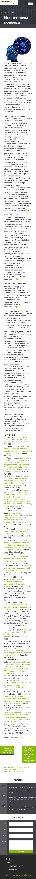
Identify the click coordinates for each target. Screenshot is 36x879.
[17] (17, 306)
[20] (11, 393)
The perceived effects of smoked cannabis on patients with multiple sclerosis (16, 557)
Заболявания (11, 869)
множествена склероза (14, 771)
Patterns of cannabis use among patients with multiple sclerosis (17, 633)
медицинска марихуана (14, 769)
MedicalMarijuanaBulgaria (21, 875)
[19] (5, 366)
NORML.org (18, 737)
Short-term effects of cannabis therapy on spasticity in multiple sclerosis (17, 606)
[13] (13, 196)
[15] (29, 210)
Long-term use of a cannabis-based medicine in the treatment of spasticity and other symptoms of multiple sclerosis (17, 698)
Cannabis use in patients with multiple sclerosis (16, 439)
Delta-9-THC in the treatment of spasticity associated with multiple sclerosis (14, 582)
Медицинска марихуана (9, 4)
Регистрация (10, 12)
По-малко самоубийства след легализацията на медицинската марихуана (29, 754)
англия (15, 767)
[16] (17, 279)
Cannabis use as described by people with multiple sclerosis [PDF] (17, 531)
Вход (2, 12)
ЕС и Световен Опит (14, 866)
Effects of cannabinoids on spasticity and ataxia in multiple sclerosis (18, 569)
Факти (8, 862)
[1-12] (16, 139)
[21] (22, 430)
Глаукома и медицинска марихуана (7, 750)
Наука (8, 859)
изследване (24, 767)
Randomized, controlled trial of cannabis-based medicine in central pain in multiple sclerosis (18, 450)
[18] (27, 327)
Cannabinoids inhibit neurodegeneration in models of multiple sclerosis (17, 652)
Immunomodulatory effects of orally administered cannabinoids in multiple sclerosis (18, 686)
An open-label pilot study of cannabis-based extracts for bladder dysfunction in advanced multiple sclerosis (16, 481)
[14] (14, 203)
